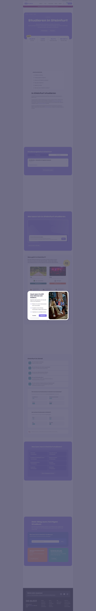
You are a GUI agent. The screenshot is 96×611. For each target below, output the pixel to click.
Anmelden (34, 315)
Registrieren (42, 315)
